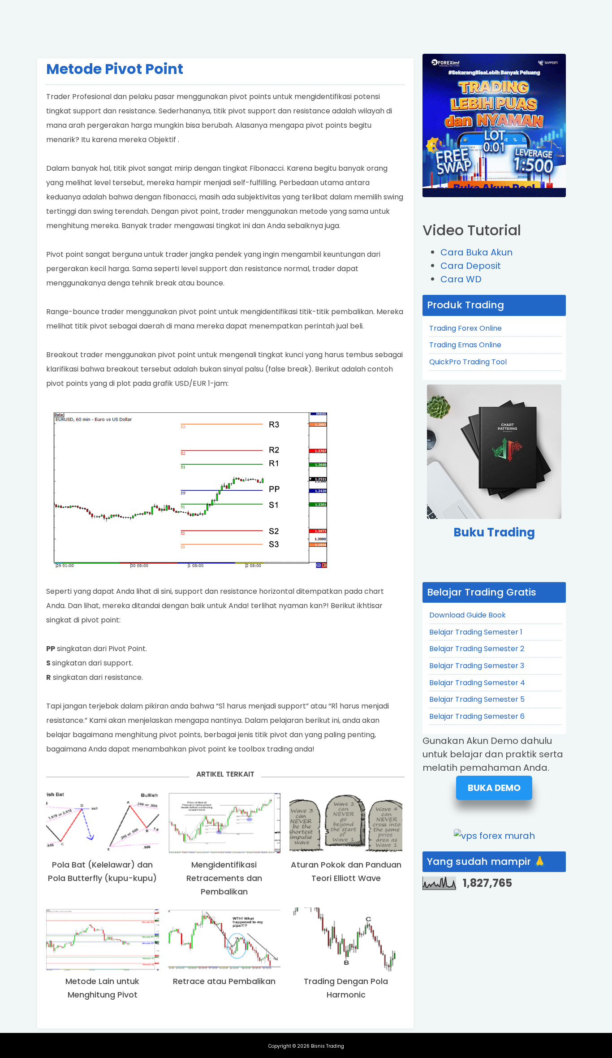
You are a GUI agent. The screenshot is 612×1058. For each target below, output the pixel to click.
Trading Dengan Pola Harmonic (346, 988)
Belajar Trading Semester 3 (476, 666)
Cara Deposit (470, 265)
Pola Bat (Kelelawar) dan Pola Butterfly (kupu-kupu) (102, 871)
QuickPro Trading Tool (468, 362)
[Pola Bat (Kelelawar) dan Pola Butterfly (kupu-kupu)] (102, 823)
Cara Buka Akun (476, 252)
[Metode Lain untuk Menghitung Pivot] (102, 939)
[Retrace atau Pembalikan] (224, 939)
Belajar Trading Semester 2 (476, 648)
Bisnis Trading (327, 1046)
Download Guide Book (467, 615)
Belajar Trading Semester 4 (477, 683)
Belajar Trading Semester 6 (477, 716)
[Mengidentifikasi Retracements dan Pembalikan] (224, 823)
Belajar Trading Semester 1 (475, 632)
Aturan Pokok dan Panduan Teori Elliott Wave (346, 871)
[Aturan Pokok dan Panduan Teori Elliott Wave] (345, 823)
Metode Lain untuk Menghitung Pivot (102, 988)
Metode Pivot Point (114, 69)
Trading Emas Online (465, 345)
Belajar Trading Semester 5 (477, 699)
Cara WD (461, 279)
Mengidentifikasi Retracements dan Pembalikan (224, 878)
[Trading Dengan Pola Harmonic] (345, 939)
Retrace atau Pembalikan (224, 981)
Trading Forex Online (465, 328)
